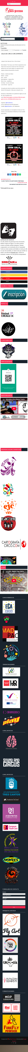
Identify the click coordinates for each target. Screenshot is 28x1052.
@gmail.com (14, 252)
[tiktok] (16, 1)
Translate (24, 50)
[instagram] (14, 1)
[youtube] (13, 1)
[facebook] (11, 1)
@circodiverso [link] (9, 102)
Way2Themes (13, 1039)
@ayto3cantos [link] (8, 106)
